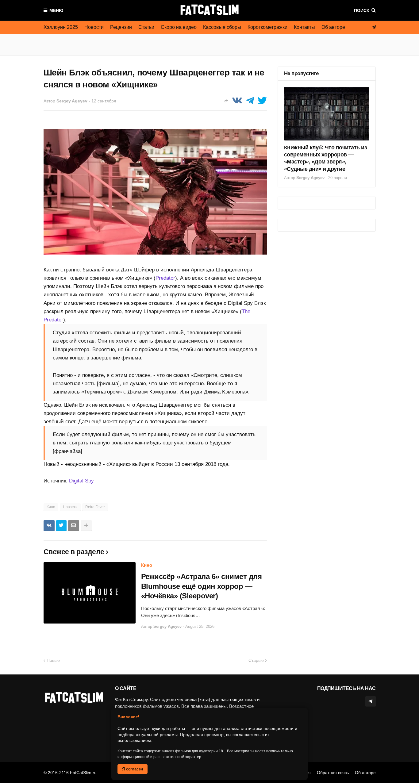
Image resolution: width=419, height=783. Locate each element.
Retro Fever (95, 507)
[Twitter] (262, 100)
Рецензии (121, 27)
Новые (53, 660)
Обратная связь (333, 772)
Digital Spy (81, 481)
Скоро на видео (179, 27)
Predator (165, 278)
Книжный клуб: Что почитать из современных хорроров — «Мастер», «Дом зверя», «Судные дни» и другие (325, 158)
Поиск (361, 10)
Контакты (304, 27)
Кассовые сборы (222, 27)
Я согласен (132, 769)
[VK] (237, 100)
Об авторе (333, 27)
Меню (56, 10)
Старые (256, 660)
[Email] (73, 525)
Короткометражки (267, 27)
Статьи (146, 27)
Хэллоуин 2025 (61, 27)
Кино (51, 507)
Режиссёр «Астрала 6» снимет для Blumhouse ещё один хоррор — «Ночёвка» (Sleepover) (201, 586)
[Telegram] (250, 100)
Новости (94, 27)
